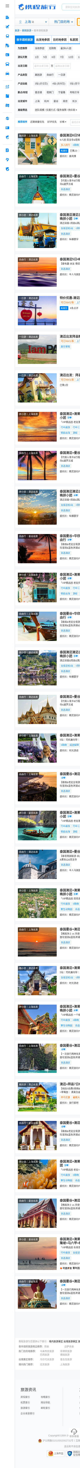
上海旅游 (65, 1364)
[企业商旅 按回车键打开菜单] (7, 150)
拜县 (46, 1346)
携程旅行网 (37, 7)
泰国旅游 (26, 30)
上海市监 (58, 1453)
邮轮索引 (45, 1408)
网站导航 (45, 1402)
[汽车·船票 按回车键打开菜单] (7, 64)
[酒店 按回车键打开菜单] (7, 17)
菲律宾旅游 (66, 1351)
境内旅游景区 (56, 1341)
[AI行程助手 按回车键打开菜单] (7, 87)
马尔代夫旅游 (47, 1359)
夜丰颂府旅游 (25, 39)
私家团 (74, 39)
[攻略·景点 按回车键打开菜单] (7, 96)
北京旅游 (44, 1364)
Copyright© (54, 1435)
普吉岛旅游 (66, 1359)
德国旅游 (65, 1354)
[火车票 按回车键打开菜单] (7, 36)
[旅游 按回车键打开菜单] (7, 45)
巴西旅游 (44, 1354)
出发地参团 (43, 39)
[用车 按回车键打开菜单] (7, 73)
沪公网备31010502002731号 (58, 1440)
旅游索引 (25, 1408)
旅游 (17, 30)
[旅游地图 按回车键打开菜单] (7, 105)
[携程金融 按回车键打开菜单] (7, 137)
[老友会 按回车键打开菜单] (7, 160)
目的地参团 (60, 39)
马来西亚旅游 (47, 1351)
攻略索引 (45, 1397)
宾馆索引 (25, 1397)
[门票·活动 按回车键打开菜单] (7, 55)
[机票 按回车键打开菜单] (7, 27)
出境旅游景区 (70, 1341)
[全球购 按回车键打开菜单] (7, 118)
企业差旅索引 (28, 1413)
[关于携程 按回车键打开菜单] (7, 169)
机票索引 (25, 1402)
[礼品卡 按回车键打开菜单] (7, 128)
